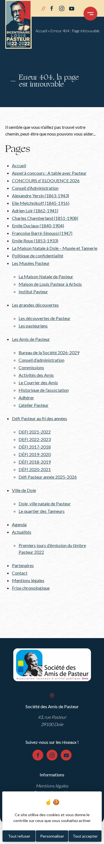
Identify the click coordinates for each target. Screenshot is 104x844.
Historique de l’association (44, 390)
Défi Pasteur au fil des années (39, 418)
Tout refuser (19, 836)
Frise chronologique (31, 587)
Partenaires (23, 565)
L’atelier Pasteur (34, 405)
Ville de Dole (24, 490)
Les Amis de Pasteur (31, 339)
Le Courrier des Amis (38, 382)
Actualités (21, 532)
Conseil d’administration (41, 360)
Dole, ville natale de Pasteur (45, 503)
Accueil (41, 30)
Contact (19, 572)
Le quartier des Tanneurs (42, 511)
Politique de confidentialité (37, 255)
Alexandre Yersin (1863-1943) (40, 195)
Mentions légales (28, 580)
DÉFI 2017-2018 (35, 446)
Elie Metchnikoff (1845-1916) (40, 203)
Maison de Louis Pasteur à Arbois (50, 284)
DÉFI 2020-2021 (35, 469)
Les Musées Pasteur (31, 263)
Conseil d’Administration (35, 188)
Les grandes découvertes (35, 304)
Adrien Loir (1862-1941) (35, 210)
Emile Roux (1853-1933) (35, 240)
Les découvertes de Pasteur (44, 318)
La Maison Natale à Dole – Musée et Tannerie (54, 248)
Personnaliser (52, 836)
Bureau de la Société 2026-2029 (49, 352)
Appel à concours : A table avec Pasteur (49, 173)
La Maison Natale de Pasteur (46, 276)
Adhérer (26, 397)
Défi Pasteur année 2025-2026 (48, 476)
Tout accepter (85, 836)
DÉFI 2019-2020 (35, 454)
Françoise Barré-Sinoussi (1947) (42, 233)
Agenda (19, 524)
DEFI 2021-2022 (35, 431)
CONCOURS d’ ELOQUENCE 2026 (46, 180)
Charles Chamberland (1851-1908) (45, 218)
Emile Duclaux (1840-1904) (38, 225)
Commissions (31, 367)
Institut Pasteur (33, 291)
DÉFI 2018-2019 (35, 461)
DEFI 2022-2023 (35, 439)
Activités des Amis (36, 375)
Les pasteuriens (33, 325)
